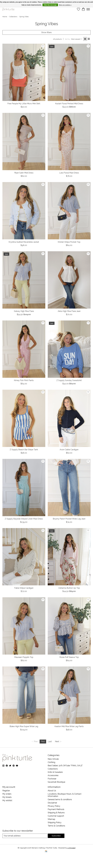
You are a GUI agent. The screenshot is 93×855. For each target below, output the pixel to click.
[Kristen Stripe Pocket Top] (69, 210)
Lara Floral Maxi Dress (69, 173)
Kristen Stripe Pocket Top (69, 242)
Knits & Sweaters (55, 772)
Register (6, 790)
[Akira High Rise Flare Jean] (69, 280)
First (43, 741)
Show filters (46, 32)
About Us (52, 790)
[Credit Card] (46, 851)
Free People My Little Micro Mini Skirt (23, 103)
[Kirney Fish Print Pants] (23, 349)
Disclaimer (52, 803)
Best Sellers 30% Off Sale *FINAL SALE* (65, 765)
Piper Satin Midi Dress (23, 173)
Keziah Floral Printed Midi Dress (69, 103)
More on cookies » (65, 5)
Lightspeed (71, 848)
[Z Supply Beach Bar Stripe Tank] (23, 418)
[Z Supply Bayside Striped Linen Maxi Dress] (23, 487)
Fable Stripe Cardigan (23, 588)
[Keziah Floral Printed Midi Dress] (69, 72)
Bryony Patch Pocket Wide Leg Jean (69, 519)
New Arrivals (53, 759)
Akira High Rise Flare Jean (69, 311)
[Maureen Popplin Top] (23, 626)
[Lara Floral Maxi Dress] (69, 141)
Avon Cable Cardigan (69, 449)
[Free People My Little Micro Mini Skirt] (23, 72)
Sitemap (51, 819)
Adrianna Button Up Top (69, 588)
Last (50, 741)
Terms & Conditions (56, 826)
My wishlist (7, 800)
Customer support (56, 816)
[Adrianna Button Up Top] (69, 556)
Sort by (67, 39)
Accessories (53, 775)
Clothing (51, 762)
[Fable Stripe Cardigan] (23, 556)
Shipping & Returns (56, 812)
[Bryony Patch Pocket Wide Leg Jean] (69, 487)
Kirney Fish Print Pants (24, 380)
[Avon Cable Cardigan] (69, 418)
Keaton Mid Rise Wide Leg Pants (69, 726)
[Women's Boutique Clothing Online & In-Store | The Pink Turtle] (8, 9)
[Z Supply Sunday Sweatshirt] (69, 349)
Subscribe (56, 836)
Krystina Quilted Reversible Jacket (24, 242)
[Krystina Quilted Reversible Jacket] (23, 210)
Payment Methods (56, 809)
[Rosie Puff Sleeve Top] (69, 626)
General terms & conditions (60, 799)
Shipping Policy (54, 822)
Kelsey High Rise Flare (24, 311)
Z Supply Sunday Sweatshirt (69, 380)
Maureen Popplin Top (23, 657)
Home (4, 17)
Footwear (52, 779)
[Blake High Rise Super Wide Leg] (23, 695)
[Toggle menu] (88, 9)
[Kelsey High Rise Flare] (23, 280)
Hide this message (50, 5)
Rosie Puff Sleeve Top (69, 657)
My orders (6, 794)
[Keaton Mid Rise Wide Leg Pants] (69, 695)
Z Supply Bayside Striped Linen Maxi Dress (24, 519)
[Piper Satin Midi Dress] (23, 141)
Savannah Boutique (56, 782)
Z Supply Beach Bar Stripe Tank (24, 449)
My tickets (7, 797)
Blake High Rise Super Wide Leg (24, 726)
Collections (13, 17)
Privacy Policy (54, 806)
